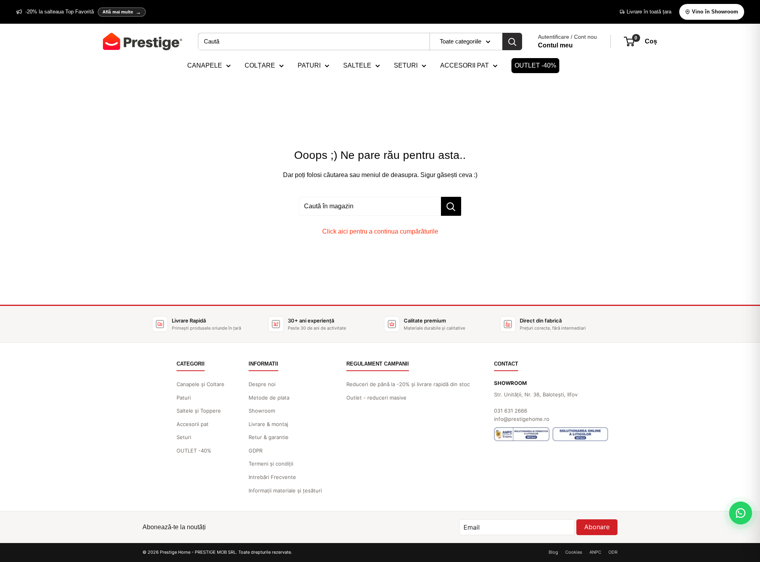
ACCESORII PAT (464, 65)
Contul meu (555, 45)
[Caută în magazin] (451, 206)
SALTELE (357, 65)
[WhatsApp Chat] (740, 513)
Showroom (262, 410)
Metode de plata (269, 397)
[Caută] (512, 41)
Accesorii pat (193, 424)
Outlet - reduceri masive (376, 397)
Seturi (184, 437)
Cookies (573, 552)
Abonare (597, 527)
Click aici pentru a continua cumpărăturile (380, 231)
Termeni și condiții (271, 463)
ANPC (595, 552)
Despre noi (262, 384)
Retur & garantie (269, 437)
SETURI (406, 65)
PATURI (309, 65)
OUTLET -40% (535, 65)
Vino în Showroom (715, 12)
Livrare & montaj (268, 424)
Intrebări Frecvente (272, 477)
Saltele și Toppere (199, 410)
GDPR (255, 450)
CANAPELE (204, 65)
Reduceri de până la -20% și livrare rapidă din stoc (408, 384)
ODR (613, 552)
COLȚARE (260, 65)
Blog (553, 552)
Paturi (184, 397)
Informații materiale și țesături (285, 490)
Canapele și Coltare (200, 384)
